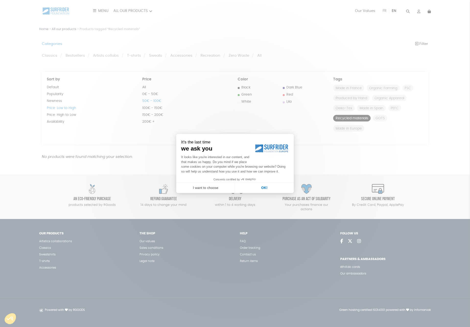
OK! (264, 188)
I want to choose (205, 188)
